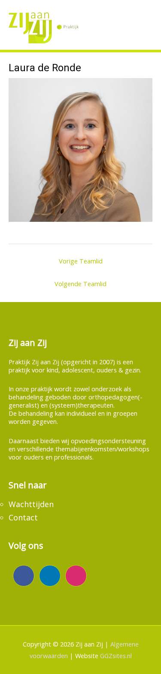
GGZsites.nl (116, 655)
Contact (23, 517)
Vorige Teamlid (81, 261)
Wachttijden (31, 504)
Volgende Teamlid (80, 283)
